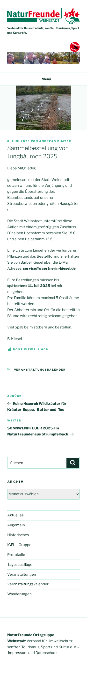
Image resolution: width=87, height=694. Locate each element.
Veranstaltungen (21, 574)
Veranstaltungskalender (40, 369)
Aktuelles (15, 515)
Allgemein (16, 525)
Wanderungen (19, 594)
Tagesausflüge (19, 564)
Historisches (18, 535)
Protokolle (16, 555)
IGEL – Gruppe (19, 545)
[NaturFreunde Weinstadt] (43, 23)
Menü (46, 79)
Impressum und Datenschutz (32, 653)
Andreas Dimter (55, 141)
